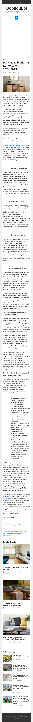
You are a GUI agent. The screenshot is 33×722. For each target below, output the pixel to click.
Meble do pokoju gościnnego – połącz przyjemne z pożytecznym (15, 638)
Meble (5, 59)
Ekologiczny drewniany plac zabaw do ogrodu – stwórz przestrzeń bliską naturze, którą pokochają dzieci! (21, 700)
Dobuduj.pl (16, 8)
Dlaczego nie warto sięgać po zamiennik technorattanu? (13, 604)
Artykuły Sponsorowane (21, 72)
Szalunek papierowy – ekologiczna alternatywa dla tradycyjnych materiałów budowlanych (21, 687)
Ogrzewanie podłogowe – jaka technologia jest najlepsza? (21, 676)
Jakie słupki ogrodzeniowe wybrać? (20, 656)
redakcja (18, 642)
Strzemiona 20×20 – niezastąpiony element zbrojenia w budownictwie (21, 666)
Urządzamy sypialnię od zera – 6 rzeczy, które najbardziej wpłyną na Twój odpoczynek (15, 534)
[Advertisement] (16, 36)
